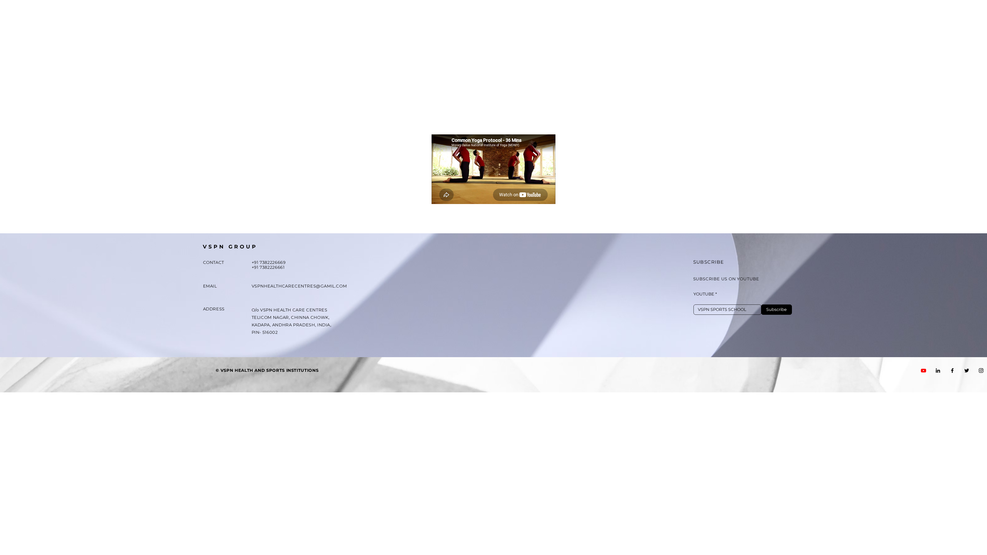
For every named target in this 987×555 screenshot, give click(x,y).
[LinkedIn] (938, 370)
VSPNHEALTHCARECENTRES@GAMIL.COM (299, 286)
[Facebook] (952, 370)
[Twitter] (967, 370)
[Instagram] (981, 370)
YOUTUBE (703, 294)
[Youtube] (923, 370)
